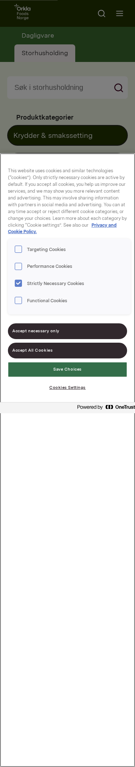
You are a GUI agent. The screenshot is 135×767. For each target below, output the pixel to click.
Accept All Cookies (32, 350)
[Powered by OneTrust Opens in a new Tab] (104, 408)
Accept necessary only (35, 330)
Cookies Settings (67, 387)
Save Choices (67, 369)
